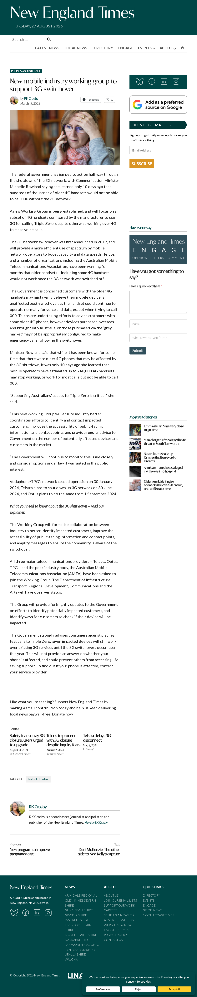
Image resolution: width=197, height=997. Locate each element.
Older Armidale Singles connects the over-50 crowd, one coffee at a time (163, 485)
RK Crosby (31, 98)
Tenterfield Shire (80, 949)
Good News (152, 910)
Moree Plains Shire (81, 935)
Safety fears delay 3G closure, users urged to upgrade (27, 740)
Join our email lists (120, 900)
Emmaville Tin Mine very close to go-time (164, 427)
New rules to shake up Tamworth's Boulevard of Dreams (161, 457)
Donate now (62, 714)
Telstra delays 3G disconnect (97, 738)
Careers (110, 910)
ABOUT (166, 48)
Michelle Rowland (38, 779)
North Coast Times (158, 915)
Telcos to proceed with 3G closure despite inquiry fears (63, 740)
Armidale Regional (81, 895)
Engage (149, 905)
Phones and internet (25, 71)
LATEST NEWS (47, 48)
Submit (137, 350)
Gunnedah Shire (79, 910)
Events (148, 900)
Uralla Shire (75, 954)
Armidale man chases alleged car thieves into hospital (163, 469)
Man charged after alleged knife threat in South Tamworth (165, 441)
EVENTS (145, 48)
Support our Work (119, 905)
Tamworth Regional (82, 944)
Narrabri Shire (77, 940)
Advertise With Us (119, 920)
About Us (111, 895)
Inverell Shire (77, 920)
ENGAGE (125, 48)
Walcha (71, 959)
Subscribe (142, 163)
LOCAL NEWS (76, 48)
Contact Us (113, 940)
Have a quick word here (145, 286)
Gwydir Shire (76, 915)
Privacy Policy (116, 935)
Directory (151, 895)
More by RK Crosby (96, 822)
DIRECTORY (103, 48)
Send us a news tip (119, 915)
